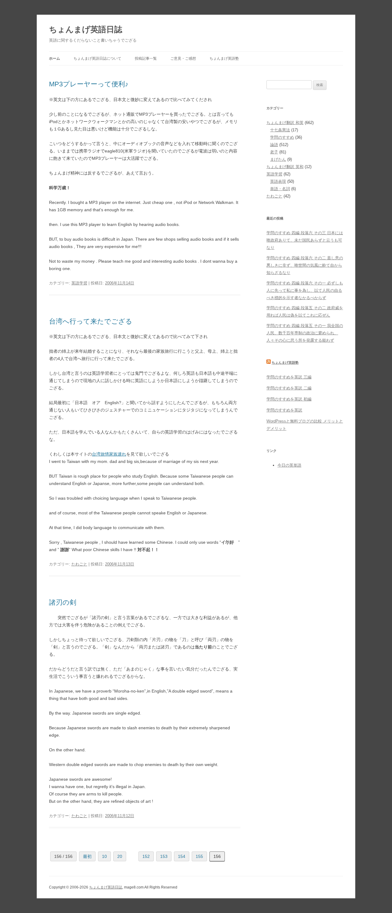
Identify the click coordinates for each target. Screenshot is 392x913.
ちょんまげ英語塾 (224, 58)
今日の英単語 (289, 465)
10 (104, 856)
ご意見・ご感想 (183, 58)
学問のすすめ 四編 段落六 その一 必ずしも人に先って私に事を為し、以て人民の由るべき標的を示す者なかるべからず (304, 290)
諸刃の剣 (62, 602)
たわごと (79, 564)
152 (146, 856)
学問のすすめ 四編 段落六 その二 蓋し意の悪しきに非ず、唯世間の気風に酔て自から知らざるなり (304, 265)
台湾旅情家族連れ (109, 454)
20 (119, 856)
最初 (87, 856)
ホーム (54, 58)
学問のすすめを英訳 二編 (288, 388)
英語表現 (278, 181)
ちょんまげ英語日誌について (97, 58)
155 (199, 856)
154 (181, 856)
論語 (274, 144)
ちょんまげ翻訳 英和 (284, 166)
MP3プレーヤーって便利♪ (88, 84)
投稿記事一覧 (146, 58)
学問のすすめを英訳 (284, 410)
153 (164, 856)
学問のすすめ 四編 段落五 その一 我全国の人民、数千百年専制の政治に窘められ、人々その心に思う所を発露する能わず (304, 333)
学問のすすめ (282, 137)
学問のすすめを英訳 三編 (288, 377)
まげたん (278, 159)
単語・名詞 (280, 188)
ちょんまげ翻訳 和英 (284, 122)
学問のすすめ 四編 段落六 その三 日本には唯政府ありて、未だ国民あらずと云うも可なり (304, 240)
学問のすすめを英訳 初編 (288, 399)
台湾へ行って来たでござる (90, 321)
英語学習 (79, 283)
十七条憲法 (280, 130)
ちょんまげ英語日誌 (85, 29)
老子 (274, 152)
